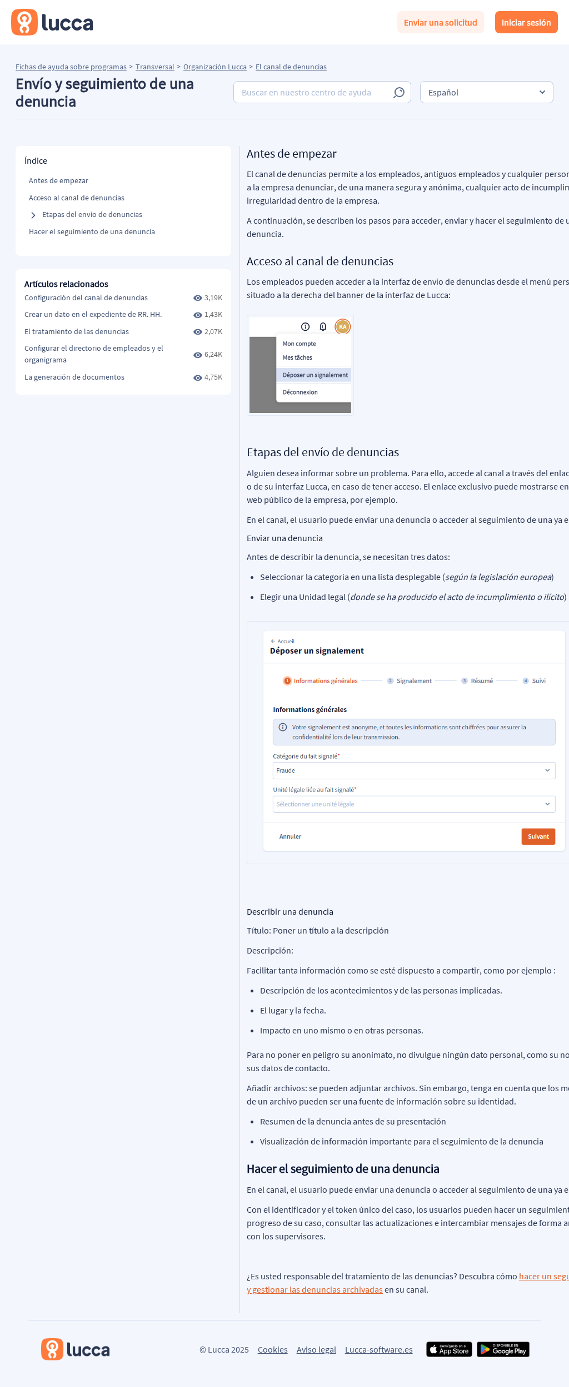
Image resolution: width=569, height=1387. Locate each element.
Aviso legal (316, 1349)
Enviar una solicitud (440, 22)
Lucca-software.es (379, 1349)
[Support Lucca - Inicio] (52, 22)
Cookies (273, 1349)
